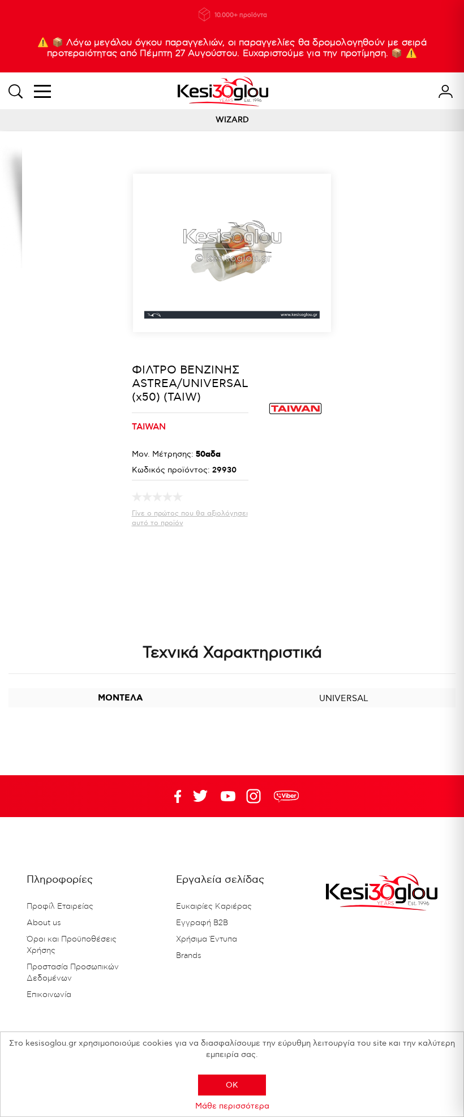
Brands (188, 955)
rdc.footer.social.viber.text (286, 796)
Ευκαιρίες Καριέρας (214, 906)
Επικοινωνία (49, 994)
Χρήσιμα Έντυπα (206, 939)
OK (232, 1085)
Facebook (172, 796)
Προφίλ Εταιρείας (60, 906)
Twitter (228, 796)
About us (44, 922)
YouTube (200, 796)
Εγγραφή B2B (202, 922)
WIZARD (232, 119)
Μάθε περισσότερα (232, 1106)
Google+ (255, 796)
